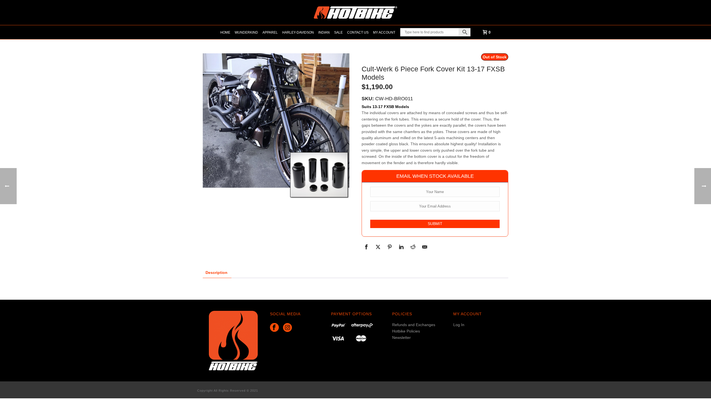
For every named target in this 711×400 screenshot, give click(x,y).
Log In (458, 324)
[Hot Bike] (355, 12)
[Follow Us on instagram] (287, 327)
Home (225, 32)
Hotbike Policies (406, 331)
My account (384, 32)
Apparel (270, 32)
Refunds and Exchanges (413, 324)
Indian (324, 32)
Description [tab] (216, 272)
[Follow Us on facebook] (274, 327)
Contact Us (358, 32)
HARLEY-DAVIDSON (298, 32)
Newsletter (401, 337)
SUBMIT (435, 223)
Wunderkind (246, 32)
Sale (338, 32)
